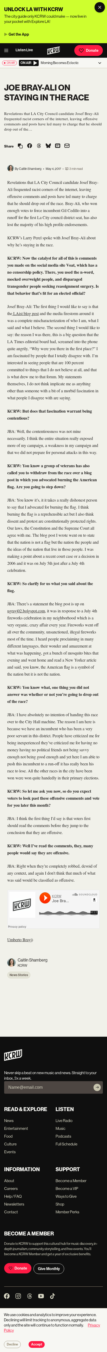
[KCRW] (13, 1059)
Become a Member (71, 1180)
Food (8, 1136)
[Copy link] (20, 146)
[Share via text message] (57, 146)
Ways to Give (66, 1196)
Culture (10, 1144)
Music (60, 1128)
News (9, 1120)
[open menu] (8, 50)
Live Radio (64, 1120)
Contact (11, 1212)
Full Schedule (66, 1144)
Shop (60, 1204)
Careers (11, 1188)
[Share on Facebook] (29, 146)
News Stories (19, 975)
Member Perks (67, 1212)
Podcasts (63, 1136)
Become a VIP (67, 1188)
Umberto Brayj (19, 939)
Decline (12, 1344)
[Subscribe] (97, 1087)
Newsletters (14, 1204)
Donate (92, 50)
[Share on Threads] (39, 146)
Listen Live (24, 50)
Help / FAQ (13, 1196)
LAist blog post (25, 313)
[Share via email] (67, 146)
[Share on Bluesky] (48, 146)
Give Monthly (49, 1268)
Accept (36, 1344)
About (9, 1180)
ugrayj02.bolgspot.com (26, 610)
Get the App (19, 34)
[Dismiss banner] (100, 7)
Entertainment (16, 1128)
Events (10, 1152)
